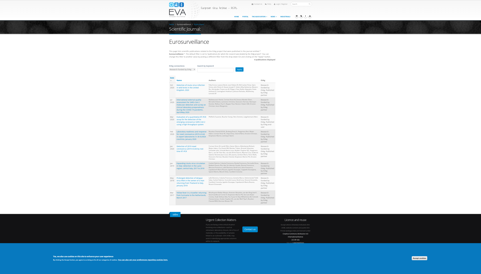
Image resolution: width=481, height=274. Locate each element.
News (273, 17)
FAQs (269, 4)
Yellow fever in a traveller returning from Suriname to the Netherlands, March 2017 (191, 195)
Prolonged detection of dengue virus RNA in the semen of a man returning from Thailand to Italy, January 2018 (190, 182)
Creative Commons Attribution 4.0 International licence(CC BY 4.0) (295, 237)
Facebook (305, 16)
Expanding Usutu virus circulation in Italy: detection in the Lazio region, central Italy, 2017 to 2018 (191, 166)
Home (236, 17)
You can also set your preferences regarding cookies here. (143, 260)
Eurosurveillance (184, 24)
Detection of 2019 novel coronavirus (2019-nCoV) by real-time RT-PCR (190, 148)
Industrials (285, 17)
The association (259, 17)
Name (179, 80)
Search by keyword (205, 66)
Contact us (250, 229)
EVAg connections (177, 66)
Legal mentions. (298, 243)
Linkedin (297, 16)
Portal (245, 17)
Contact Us (258, 4)
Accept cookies (419, 258)
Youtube (310, 16)
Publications (199, 24)
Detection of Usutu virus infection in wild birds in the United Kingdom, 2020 (191, 87)
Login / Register (281, 4)
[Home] (184, 10)
